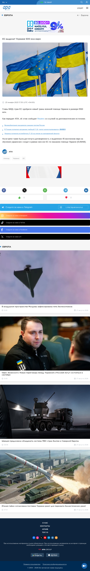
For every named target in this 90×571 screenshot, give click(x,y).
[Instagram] (37, 538)
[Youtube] (45, 538)
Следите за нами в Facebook (16, 230)
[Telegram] (48, 538)
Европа (84, 15)
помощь (6, 158)
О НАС (45, 523)
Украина (16, 158)
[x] (41, 538)
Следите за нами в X (13, 237)
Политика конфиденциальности (55, 564)
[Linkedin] (52, 538)
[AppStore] (52, 555)
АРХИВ (45, 529)
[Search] (81, 2)
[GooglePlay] (37, 555)
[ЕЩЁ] (86, 8)
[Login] (87, 2)
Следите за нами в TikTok (15, 223)
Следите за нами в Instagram (16, 215)
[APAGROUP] (45, 549)
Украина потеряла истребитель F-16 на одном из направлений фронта (31, 133)
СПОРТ (80, 8)
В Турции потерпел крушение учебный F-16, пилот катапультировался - (35, 129)
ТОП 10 (45, 532)
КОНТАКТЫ (45, 526)
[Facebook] (33, 538)
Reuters (40, 119)
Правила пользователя (31, 564)
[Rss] (56, 538)
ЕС (24, 158)
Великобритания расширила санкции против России (24, 125)
